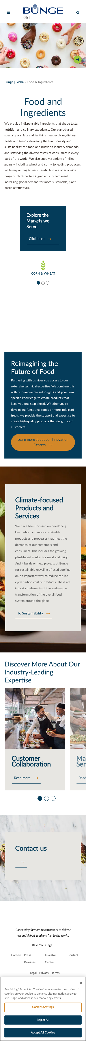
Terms (56, 973)
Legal (33, 973)
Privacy (44, 973)
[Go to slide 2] (43, 282)
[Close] (81, 983)
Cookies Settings (43, 1007)
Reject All (43, 1020)
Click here (36, 239)
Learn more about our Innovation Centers (43, 442)
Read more (22, 778)
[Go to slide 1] (38, 282)
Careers (16, 955)
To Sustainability (30, 613)
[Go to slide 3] (47, 282)
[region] (43, 1009)
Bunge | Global (14, 82)
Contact (72, 955)
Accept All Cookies (43, 1032)
